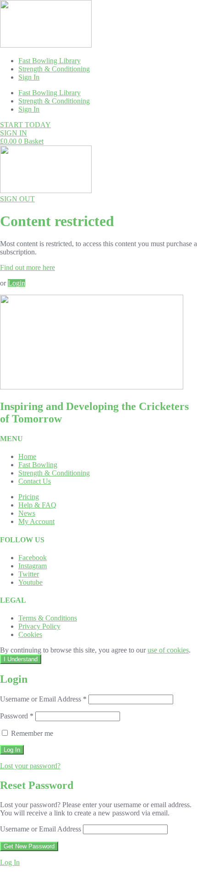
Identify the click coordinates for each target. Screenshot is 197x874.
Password (16, 716)
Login (16, 283)
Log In (10, 862)
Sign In (28, 77)
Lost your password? (30, 766)
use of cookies (168, 650)
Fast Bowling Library (49, 61)
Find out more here (27, 267)
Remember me (31, 733)
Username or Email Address (43, 699)
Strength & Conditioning (54, 69)
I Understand (21, 659)
